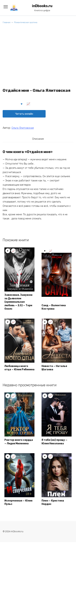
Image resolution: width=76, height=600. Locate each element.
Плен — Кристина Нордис (53, 502)
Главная (6, 22)
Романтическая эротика (25, 22)
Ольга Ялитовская (22, 127)
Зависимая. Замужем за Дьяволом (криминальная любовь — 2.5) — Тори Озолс (18, 301)
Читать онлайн (24, 113)
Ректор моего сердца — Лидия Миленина (18, 441)
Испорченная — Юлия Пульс (18, 502)
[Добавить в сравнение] (28, 104)
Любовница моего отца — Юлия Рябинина (19, 368)
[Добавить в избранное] (22, 104)
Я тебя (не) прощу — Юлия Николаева (54, 441)
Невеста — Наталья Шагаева (54, 368)
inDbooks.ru (42, 6)
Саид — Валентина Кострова (54, 307)
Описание (38, 138)
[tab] (38, 138)
